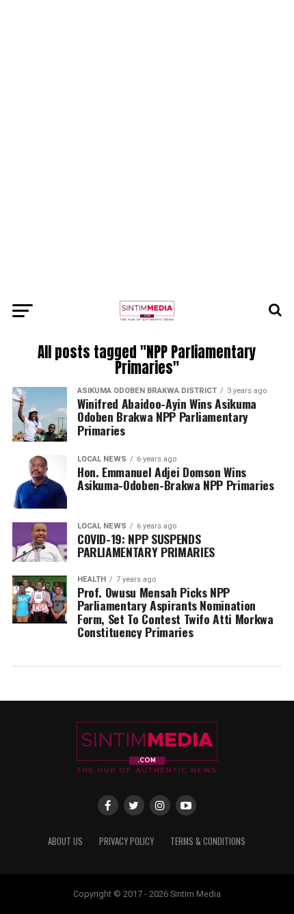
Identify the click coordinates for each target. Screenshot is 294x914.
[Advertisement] (147, 147)
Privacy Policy (126, 841)
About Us (65, 841)
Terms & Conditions (207, 841)
